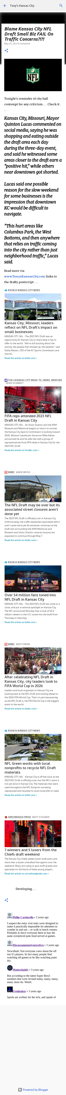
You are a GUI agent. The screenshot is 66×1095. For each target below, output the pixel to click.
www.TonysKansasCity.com (24, 276)
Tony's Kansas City (22, 5)
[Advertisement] (33, 1046)
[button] (6, 50)
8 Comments (24, 43)
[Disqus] (33, 955)
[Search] (61, 5)
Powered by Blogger (35, 1089)
